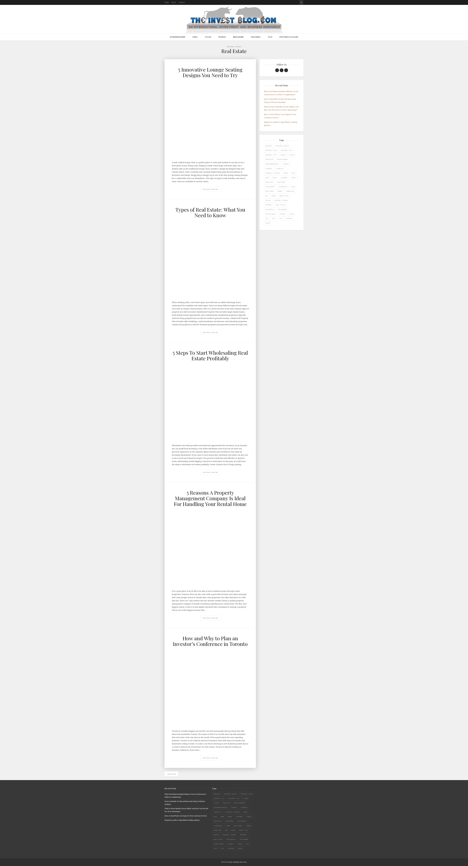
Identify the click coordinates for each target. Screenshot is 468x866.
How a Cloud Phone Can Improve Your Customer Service (186, 816)
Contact (182, 2)
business (268, 146)
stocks (291, 214)
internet (284, 177)
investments (270, 186)
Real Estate (238, 37)
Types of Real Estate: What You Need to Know (210, 212)
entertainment (282, 159)
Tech (270, 37)
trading (289, 218)
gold (293, 173)
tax (266, 218)
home (267, 177)
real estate (280, 205)
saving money (270, 214)
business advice (282, 146)
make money (269, 191)
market (280, 191)
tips (280, 218)
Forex (195, 37)
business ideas (271, 150)
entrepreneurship (272, 164)
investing (269, 182)
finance (286, 164)
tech (273, 218)
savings (282, 214)
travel (268, 223)
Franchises (256, 37)
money (274, 196)
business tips (271, 155)
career (282, 155)
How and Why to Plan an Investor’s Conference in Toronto (210, 641)
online (268, 200)
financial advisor (272, 173)
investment (281, 182)
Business (222, 37)
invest (293, 177)
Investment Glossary (288, 37)
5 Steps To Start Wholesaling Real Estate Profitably (210, 355)
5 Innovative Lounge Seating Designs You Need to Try (210, 72)
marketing (290, 191)
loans (293, 186)
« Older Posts (171, 774)
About (173, 2)
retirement (283, 209)
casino (291, 155)
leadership (283, 186)
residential (270, 209)
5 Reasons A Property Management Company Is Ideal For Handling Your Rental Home (210, 498)
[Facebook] (277, 70)
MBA (266, 196)
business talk (286, 150)
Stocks (208, 37)
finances (268, 168)
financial (280, 168)
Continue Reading (210, 189)
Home (167, 2)
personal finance (281, 200)
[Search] (301, 2)
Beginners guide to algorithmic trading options (182, 820)
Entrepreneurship (177, 37)
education (269, 159)
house (275, 177)
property (268, 205)
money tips (284, 196)
